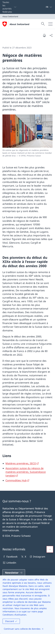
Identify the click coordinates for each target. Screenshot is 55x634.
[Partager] (51, 35)
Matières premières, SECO (21, 463)
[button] (49, 549)
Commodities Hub (16, 480)
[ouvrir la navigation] (50, 24)
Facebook (12, 556)
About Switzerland (19, 24)
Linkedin (11, 562)
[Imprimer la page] (44, 35)
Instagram (39, 556)
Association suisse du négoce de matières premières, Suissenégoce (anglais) (26, 472)
